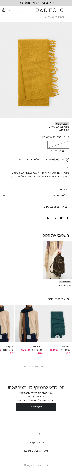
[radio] (58, 144)
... (67, 16)
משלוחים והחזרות (60, 195)
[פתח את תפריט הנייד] (68, 10)
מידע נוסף (64, 189)
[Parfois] (49, 10)
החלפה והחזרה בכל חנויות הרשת (36, 2)
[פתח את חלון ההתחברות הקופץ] (10, 10)
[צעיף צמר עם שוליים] (67, 218)
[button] (47, 285)
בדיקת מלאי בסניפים (55, 206)
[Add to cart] (57, 337)
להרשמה (36, 407)
